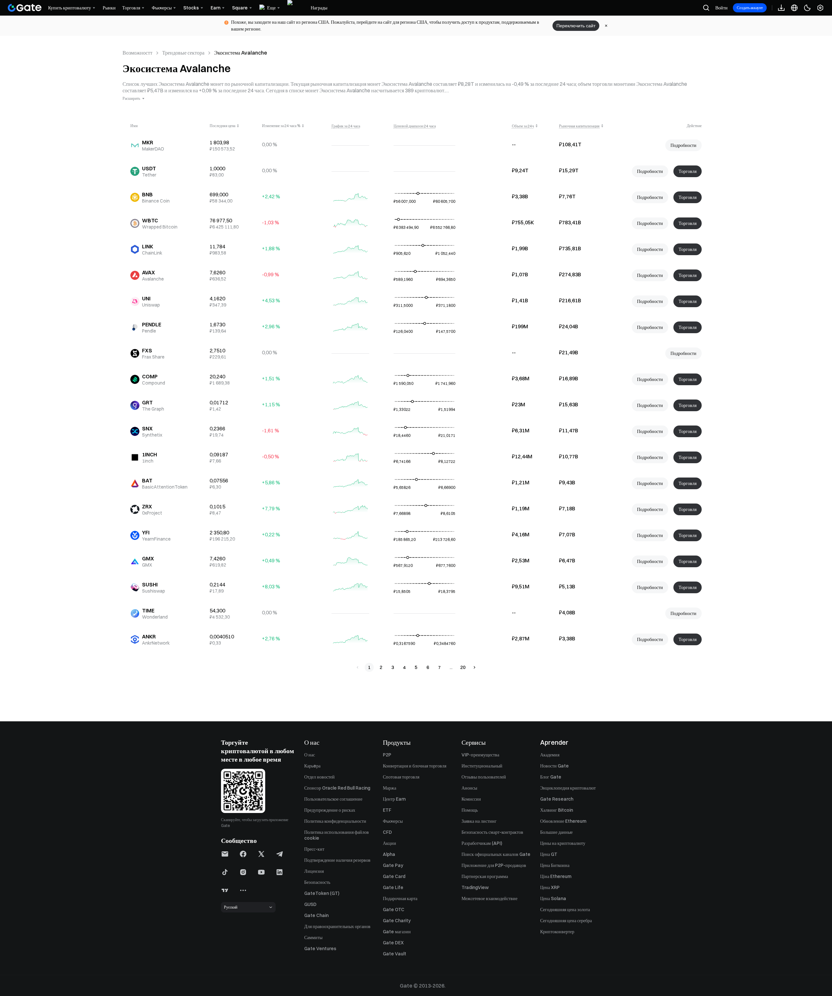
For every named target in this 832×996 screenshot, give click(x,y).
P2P (387, 755)
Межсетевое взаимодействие (489, 898)
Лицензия (314, 871)
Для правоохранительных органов (337, 926)
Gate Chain (316, 915)
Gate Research (556, 799)
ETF (387, 810)
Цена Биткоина (554, 865)
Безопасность (317, 882)
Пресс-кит (314, 849)
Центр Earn (394, 799)
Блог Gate (550, 777)
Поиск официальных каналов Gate (496, 854)
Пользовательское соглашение (333, 799)
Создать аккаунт (750, 7)
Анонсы (469, 788)
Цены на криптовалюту (562, 843)
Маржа (389, 788)
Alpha (389, 854)
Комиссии (471, 799)
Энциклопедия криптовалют (568, 788)
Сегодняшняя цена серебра (566, 921)
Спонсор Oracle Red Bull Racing (337, 788)
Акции (389, 843)
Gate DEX (393, 943)
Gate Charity (397, 921)
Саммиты (313, 937)
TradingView (475, 887)
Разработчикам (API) (482, 843)
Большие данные (556, 832)
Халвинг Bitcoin (556, 810)
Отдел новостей (319, 777)
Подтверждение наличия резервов (337, 860)
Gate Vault (394, 954)
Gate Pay (393, 865)
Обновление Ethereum (563, 821)
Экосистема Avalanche (240, 52)
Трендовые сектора (183, 52)
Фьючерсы (393, 821)
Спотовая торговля (401, 777)
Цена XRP (550, 887)
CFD (387, 832)
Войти (721, 7)
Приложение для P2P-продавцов (494, 865)
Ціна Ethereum (555, 876)
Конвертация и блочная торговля (414, 766)
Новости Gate (554, 766)
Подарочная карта (400, 898)
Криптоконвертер (557, 932)
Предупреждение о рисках (329, 810)
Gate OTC (393, 909)
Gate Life (393, 887)
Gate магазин (397, 932)
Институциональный (482, 766)
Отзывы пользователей (484, 777)
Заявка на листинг (479, 821)
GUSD (310, 904)
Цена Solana (553, 898)
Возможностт (137, 52)
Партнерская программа (485, 876)
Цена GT (548, 854)
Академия (549, 755)
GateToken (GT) (321, 893)
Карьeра (312, 766)
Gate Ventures (320, 948)
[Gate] (25, 8)
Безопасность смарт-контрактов (492, 832)
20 (462, 667)
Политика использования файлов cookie (336, 835)
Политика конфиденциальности (335, 821)
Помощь (470, 810)
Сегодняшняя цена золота (565, 909)
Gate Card (394, 876)
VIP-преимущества (480, 755)
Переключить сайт (575, 25)
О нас (309, 755)
